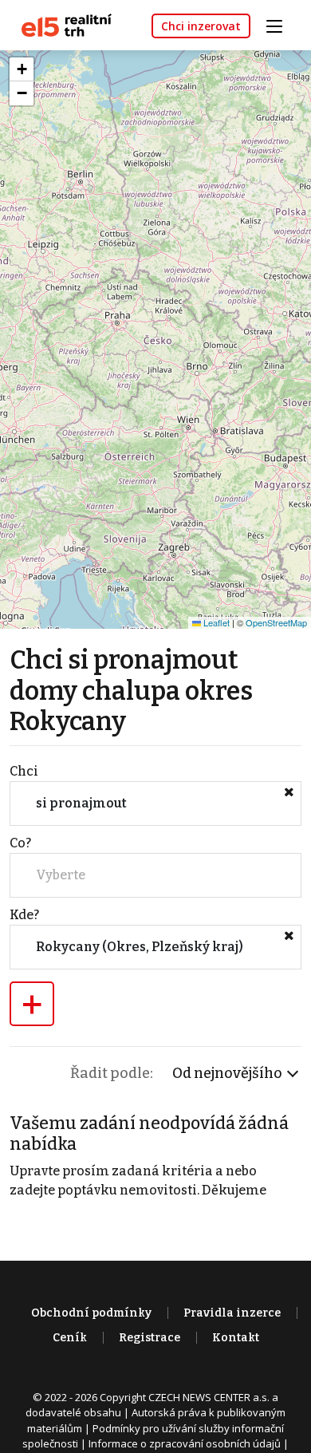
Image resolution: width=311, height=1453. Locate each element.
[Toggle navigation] (279, 24)
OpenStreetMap (276, 622)
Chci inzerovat (201, 26)
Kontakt (235, 1337)
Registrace (149, 1337)
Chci (24, 771)
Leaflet (215, 622)
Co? (20, 843)
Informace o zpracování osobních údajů (185, 1443)
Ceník (70, 1337)
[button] (21, 69)
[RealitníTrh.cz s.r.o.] (61, 24)
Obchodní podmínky (91, 1313)
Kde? (24, 914)
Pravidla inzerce (232, 1313)
